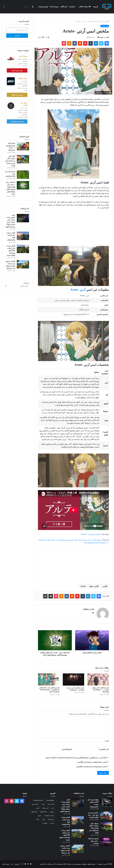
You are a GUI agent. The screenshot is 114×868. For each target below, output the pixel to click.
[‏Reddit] (80, 43)
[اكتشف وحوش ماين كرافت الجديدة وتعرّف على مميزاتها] (23, 264)
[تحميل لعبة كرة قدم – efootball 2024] (23, 174)
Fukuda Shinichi (38, 800)
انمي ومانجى (97, 21)
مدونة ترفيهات (102, 864)
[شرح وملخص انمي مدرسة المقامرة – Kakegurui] (73, 679)
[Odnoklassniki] (69, 43)
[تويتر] (101, 43)
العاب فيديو (35, 804)
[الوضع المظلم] (33, 6)
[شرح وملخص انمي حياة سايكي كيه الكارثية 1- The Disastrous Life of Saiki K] (48, 679)
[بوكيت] (64, 43)
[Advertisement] (73, 227)
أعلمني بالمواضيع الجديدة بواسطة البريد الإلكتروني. (91, 766)
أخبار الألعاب (63, 6)
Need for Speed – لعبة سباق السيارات (93, 841)
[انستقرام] (6, 801)
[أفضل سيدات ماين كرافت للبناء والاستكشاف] (23, 236)
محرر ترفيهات (103, 37)
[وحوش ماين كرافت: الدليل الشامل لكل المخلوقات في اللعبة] (106, 826)
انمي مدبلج (93, 586)
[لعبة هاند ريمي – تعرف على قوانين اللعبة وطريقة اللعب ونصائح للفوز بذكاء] (23, 185)
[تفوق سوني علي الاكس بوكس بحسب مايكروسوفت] (106, 802)
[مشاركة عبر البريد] (50, 596)
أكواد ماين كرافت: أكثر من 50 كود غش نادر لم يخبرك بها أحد (10, 160)
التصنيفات (26, 283)
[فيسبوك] (106, 43)
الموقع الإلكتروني (67, 749)
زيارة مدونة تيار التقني (17, 121)
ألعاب (42, 804)
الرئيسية (95, 6)
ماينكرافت (72, 6)
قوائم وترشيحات (43, 6)
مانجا (82, 586)
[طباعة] (45, 596)
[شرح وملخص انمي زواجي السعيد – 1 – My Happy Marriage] (98, 679)
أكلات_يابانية (51, 804)
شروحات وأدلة (54, 6)
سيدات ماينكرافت (49, 815)
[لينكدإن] (96, 43)
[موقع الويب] (93, 612)
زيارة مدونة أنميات (17, 70)
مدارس (52, 823)
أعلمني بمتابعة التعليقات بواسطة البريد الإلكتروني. (92, 762)
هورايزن (45, 823)
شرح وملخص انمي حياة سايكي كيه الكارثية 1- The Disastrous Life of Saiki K (49, 690)
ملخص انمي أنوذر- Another (90, 534)
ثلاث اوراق (34, 812)
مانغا (38, 819)
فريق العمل (5, 864)
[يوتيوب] (11, 801)
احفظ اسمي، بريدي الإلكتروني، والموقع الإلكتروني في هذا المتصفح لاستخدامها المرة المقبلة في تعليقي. (76, 757)
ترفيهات (52, 812)
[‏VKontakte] (74, 43)
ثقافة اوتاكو (43, 812)
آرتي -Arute (78, 289)
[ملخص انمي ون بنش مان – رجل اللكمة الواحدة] (106, 816)
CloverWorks (50, 800)
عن (12, 864)
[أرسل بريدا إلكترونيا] (98, 37)
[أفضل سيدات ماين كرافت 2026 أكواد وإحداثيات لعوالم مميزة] (23, 249)
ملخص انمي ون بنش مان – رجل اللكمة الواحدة (93, 815)
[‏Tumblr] (90, 43)
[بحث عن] (4, 6)
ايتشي (37, 808)
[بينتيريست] (85, 43)
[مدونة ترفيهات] (106, 7)
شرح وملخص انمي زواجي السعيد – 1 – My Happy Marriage (100, 690)
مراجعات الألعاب (84, 6)
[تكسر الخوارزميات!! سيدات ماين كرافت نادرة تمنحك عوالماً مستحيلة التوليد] (23, 218)
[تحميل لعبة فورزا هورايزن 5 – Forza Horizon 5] (23, 146)
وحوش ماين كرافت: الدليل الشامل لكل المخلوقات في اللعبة (93, 828)
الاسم (106, 741)
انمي (104, 586)
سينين (39, 815)
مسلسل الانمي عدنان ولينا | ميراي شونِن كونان (85, 540)
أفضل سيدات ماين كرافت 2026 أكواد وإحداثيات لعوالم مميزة (10, 250)
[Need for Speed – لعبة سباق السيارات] (106, 842)
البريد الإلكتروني (103, 749)
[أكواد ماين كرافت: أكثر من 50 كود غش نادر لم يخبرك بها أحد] (23, 159)
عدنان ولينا (51, 819)
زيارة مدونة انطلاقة (17, 95)
